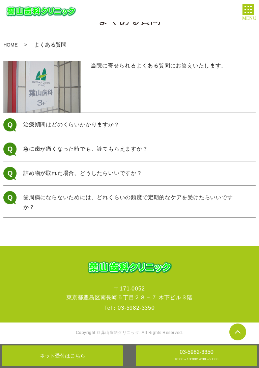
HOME (10, 45)
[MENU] (248, 9)
